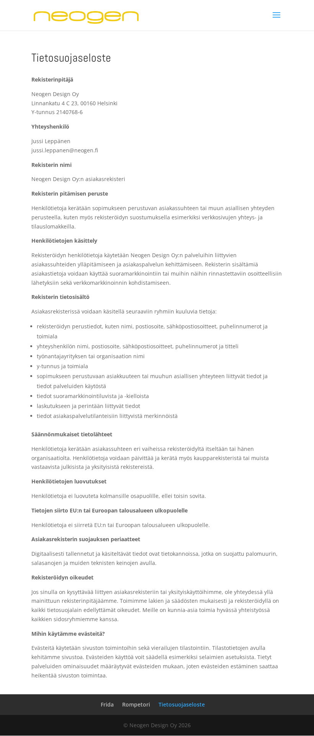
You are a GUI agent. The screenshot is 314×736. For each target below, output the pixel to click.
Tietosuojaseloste (182, 704)
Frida (107, 704)
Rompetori (136, 704)
